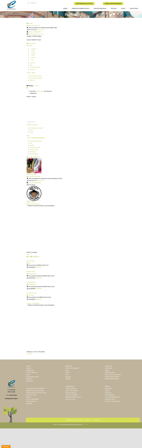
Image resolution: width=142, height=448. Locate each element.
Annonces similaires (35, 67)
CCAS (66, 374)
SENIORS (67, 379)
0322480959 (38, 299)
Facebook (33, 49)
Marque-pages (31, 43)
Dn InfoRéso (86, 424)
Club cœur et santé (31, 174)
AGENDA (107, 390)
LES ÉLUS (28, 368)
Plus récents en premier (36, 76)
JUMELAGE (29, 379)
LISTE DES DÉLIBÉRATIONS (112, 397)
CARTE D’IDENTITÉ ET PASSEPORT (35, 388)
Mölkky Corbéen (31, 202)
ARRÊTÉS (107, 386)
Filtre (28, 135)
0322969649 (38, 278)
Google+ (33, 53)
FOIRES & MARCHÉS (70, 388)
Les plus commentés (35, 147)
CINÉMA (107, 370)
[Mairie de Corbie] (11, 1)
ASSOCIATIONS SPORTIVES (112, 377)
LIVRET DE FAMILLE (31, 401)
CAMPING (68, 377)
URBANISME (29, 403)
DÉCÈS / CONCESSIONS (32, 399)
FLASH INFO (108, 393)
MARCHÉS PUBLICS (110, 399)
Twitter (33, 51)
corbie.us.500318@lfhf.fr (34, 32)
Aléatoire (32, 80)
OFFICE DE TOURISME (71, 395)
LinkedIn (33, 57)
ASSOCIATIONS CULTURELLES (113, 374)
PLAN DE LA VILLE (70, 399)
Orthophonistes (32, 273)
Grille (33, 157)
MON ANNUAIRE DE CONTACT (73, 397)
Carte (31, 65)
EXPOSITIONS (108, 368)
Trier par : (31, 72)
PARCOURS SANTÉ (110, 372)
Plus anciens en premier (36, 78)
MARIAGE (28, 397)
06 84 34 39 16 (40, 180)
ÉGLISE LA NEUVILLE (71, 393)
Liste (29, 157)
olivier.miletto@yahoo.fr (34, 182)
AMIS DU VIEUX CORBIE (71, 390)
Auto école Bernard (31, 293)
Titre (31, 143)
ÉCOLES (67, 372)
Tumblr (33, 55)
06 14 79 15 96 (40, 29)
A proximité (33, 69)
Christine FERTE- (31, 271)
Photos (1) (32, 63)
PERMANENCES (69, 386)
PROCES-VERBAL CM (31, 372)
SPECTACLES (108, 366)
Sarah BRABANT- (31, 282)
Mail (32, 59)
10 (31, 354)
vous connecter (40, 91)
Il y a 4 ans (36, 85)
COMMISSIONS (30, 370)
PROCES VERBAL (109, 395)
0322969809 (38, 288)
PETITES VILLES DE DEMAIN (112, 401)
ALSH (66, 370)
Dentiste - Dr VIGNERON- (33, 303)
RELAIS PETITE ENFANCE (72, 368)
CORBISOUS (68, 366)
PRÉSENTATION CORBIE (32, 377)
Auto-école (31, 295)
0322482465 (38, 267)
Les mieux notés (34, 149)
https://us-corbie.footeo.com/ (36, 34)
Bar (29, 263)
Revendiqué (33, 151)
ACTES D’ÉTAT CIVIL (31, 395)
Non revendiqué (34, 154)
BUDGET (28, 374)
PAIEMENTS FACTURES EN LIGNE (35, 390)
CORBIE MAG (29, 381)
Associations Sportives (34, 25)
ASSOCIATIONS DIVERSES (112, 379)
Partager (30, 45)
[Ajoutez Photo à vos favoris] (27, 88)
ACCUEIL (28, 366)
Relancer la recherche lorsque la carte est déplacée (41, 205)
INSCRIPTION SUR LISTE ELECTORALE (36, 393)
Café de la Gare (31, 261)
